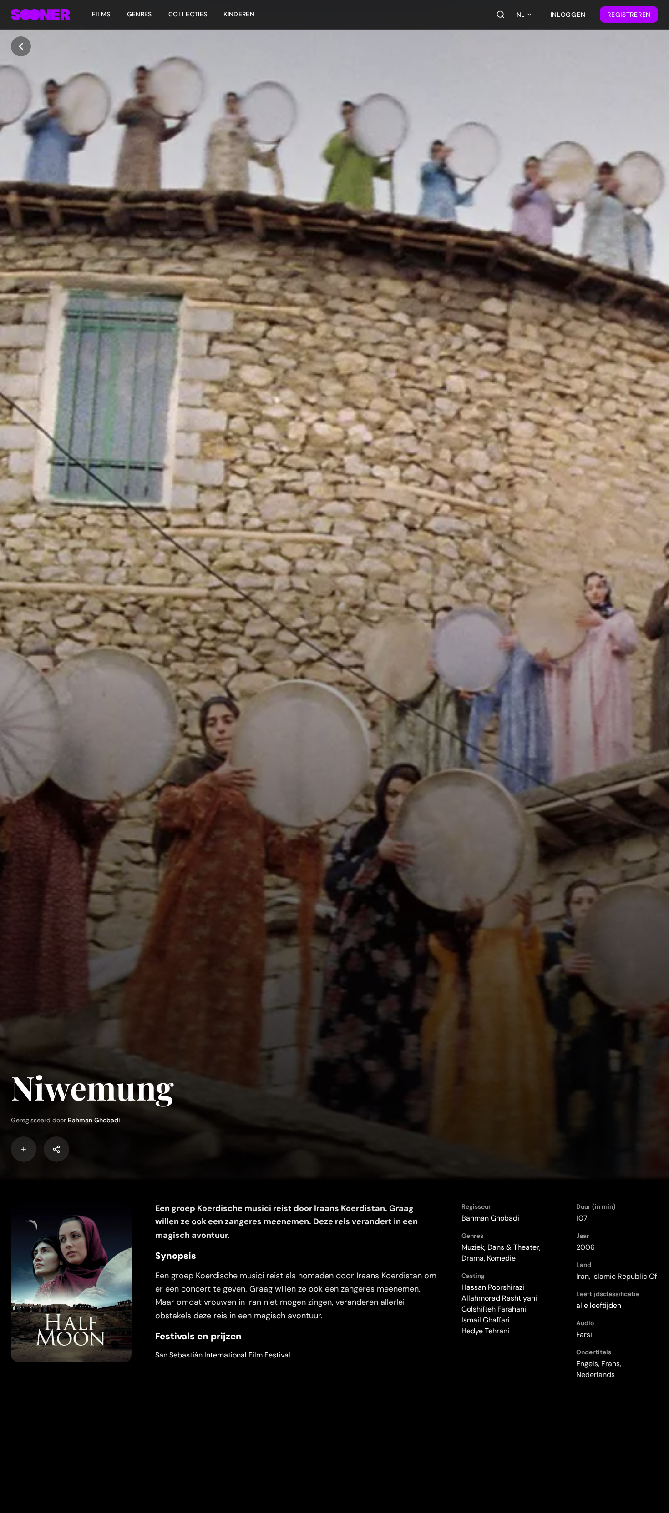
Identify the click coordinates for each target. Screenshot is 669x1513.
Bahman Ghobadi (94, 1120)
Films (101, 14)
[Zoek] (500, 14)
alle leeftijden (598, 1305)
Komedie (501, 1258)
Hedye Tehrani (485, 1331)
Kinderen (238, 14)
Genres (139, 14)
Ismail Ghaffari (485, 1320)
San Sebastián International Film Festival (222, 1355)
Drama (472, 1258)
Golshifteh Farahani (493, 1309)
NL (521, 14)
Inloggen (568, 14)
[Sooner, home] (40, 14)
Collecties (188, 14)
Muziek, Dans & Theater (500, 1247)
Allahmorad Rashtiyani (499, 1298)
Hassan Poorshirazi (492, 1287)
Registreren (629, 14)
